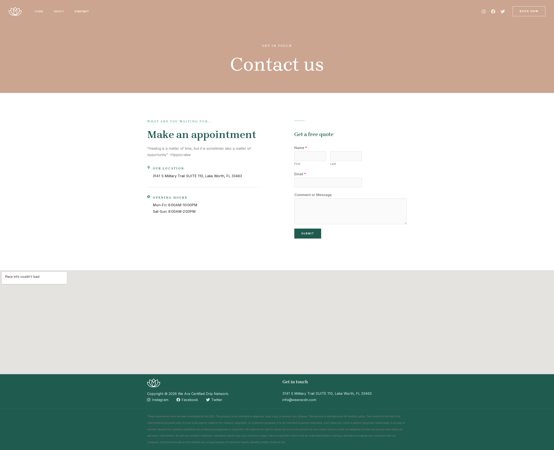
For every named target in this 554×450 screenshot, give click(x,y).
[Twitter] (503, 11)
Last (333, 164)
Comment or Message (313, 195)
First (297, 164)
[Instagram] (484, 11)
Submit (307, 233)
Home (39, 11)
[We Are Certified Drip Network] (15, 11)
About (59, 11)
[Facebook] (493, 11)
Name (300, 148)
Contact (81, 11)
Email (300, 174)
